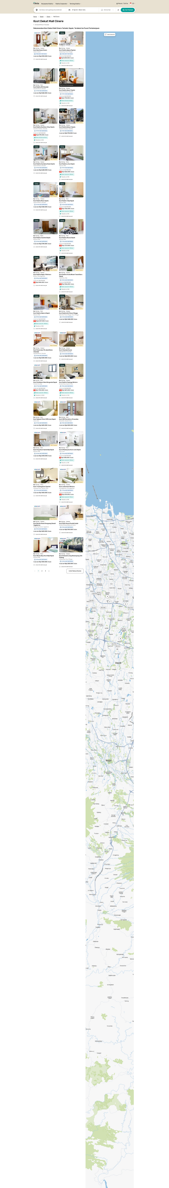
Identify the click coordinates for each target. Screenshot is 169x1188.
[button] (122, 3)
